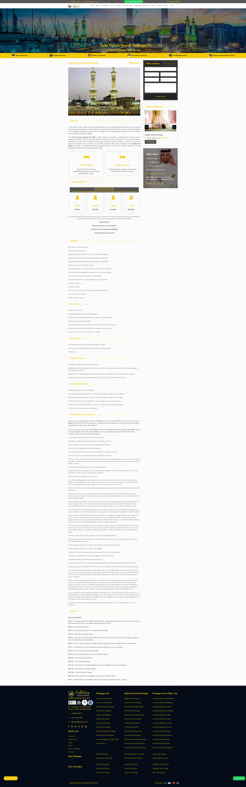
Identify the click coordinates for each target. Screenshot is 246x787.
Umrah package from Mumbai (162, 727)
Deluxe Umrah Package (132, 711)
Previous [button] (147, 127)
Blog (165, 5)
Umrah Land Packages (103, 715)
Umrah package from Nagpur (162, 731)
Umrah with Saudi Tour (131, 727)
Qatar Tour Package (130, 768)
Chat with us (240, 778)
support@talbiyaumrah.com (157, 173)
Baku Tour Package (159, 772)
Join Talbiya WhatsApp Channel (134, 1)
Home (91, 5)
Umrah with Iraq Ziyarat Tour (133, 731)
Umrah (97, 5)
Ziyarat (118, 5)
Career (70, 742)
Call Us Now (12, 778)
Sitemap (70, 752)
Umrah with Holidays (142, 5)
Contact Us (71, 736)
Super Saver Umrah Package (162, 135)
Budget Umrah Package (132, 698)
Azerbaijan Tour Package (160, 768)
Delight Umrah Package (131, 723)
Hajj (112, 5)
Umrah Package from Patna (161, 743)
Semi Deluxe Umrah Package (133, 706)
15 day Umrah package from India (83, 137)
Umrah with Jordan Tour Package (134, 747)
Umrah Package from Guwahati (162, 747)
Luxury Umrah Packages (104, 702)
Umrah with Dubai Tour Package (134, 743)
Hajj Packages (75, 756)
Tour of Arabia (100, 743)
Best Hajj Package (102, 754)
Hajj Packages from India (160, 758)
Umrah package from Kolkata (162, 719)
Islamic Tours (128, 5)
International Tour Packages (105, 735)
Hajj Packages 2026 (102, 719)
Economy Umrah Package (132, 702)
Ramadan (105, 5)
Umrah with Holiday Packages (105, 731)
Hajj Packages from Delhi (104, 758)
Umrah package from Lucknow (162, 723)
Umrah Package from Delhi (161, 739)
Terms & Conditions (74, 749)
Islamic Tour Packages (103, 727)
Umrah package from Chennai (162, 706)
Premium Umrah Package (132, 719)
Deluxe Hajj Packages (160, 754)
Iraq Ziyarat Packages (103, 723)
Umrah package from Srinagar (162, 735)
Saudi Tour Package (102, 764)
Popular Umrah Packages (104, 698)
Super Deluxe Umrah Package (134, 715)
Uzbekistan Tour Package (161, 764)
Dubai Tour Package (102, 768)
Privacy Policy (72, 739)
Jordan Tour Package (131, 772)
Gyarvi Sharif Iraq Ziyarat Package (135, 739)
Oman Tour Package (130, 764)
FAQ (69, 745)
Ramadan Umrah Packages (105, 706)
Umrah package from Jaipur (161, 715)
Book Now (156, 142)
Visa (152, 5)
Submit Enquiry (160, 96)
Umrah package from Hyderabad (163, 711)
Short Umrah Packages (103, 711)
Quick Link (73, 731)
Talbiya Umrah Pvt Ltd (91, 783)
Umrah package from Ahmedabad (163, 698)
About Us (159, 5)
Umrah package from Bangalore (163, 702)
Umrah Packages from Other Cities (107, 739)
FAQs (171, 5)
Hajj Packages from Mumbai (133, 758)
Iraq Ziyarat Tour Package (132, 735)
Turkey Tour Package (103, 772)
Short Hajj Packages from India (134, 754)
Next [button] (174, 127)
